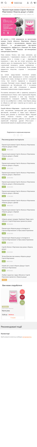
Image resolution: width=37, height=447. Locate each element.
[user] (28, 3)
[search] (5, 3)
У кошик (13, 317)
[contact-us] (35, 3)
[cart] (31, 3)
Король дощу (6, 310)
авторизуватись (27, 337)
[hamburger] (2, 3)
